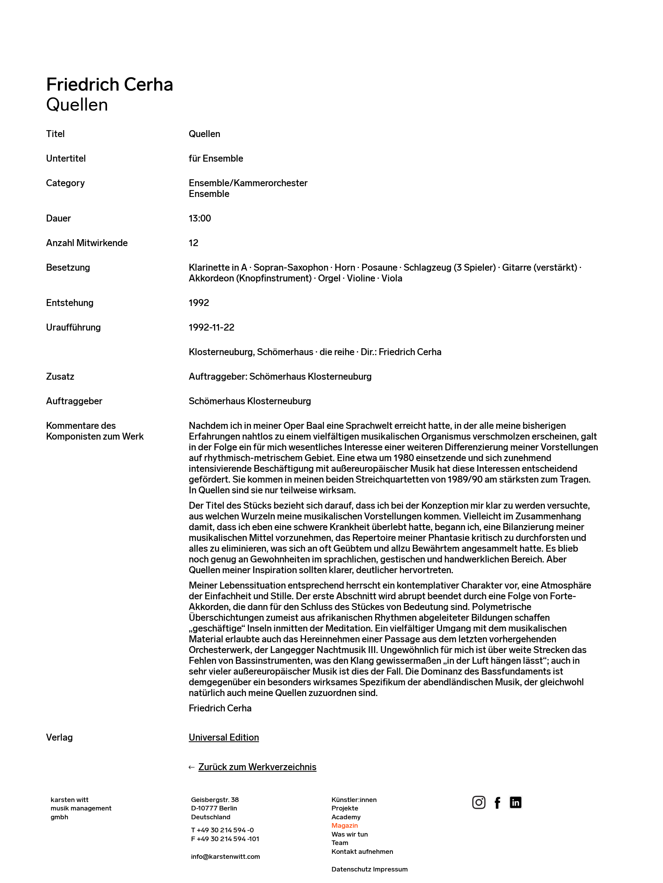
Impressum (390, 869)
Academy (346, 817)
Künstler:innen (354, 799)
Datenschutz (351, 869)
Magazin (345, 825)
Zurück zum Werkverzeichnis (257, 766)
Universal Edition (224, 737)
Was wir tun (350, 834)
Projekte (345, 808)
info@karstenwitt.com (225, 856)
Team (340, 842)
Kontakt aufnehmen (362, 851)
